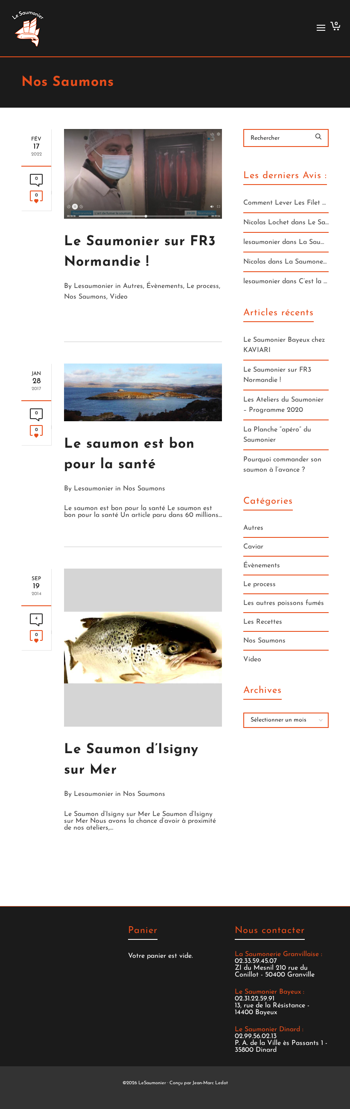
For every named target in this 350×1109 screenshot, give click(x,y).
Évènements (164, 286)
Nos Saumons (85, 296)
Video (119, 296)
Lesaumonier (93, 286)
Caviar (253, 546)
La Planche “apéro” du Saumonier (277, 434)
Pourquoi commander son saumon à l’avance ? (282, 464)
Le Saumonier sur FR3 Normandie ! (277, 375)
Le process (203, 286)
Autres (133, 286)
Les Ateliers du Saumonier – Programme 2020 (283, 405)
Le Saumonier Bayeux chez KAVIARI (284, 345)
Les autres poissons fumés (283, 603)
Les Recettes (262, 622)
